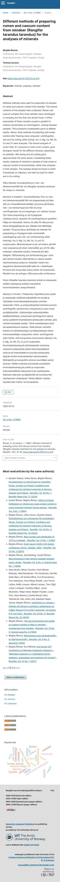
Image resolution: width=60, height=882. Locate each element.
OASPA (27, 845)
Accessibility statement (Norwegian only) (36, 865)
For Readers (9, 695)
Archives (16, 12)
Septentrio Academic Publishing (20, 824)
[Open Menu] (3, 3)
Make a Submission (15, 677)
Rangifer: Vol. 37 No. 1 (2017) (23, 661)
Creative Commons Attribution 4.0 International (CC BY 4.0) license (31, 858)
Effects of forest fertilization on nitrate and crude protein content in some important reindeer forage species (33, 504)
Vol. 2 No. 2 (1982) (32, 12)
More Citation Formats (15, 458)
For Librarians (10, 703)
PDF (9, 392)
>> (18, 667)
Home (5, 12)
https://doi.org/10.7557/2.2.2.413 (23, 78)
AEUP (36, 845)
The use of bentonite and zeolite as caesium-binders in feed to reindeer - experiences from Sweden (32, 625)
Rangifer (11, 3)
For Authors (9, 699)
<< (4, 667)
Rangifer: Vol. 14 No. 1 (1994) (41, 540)
